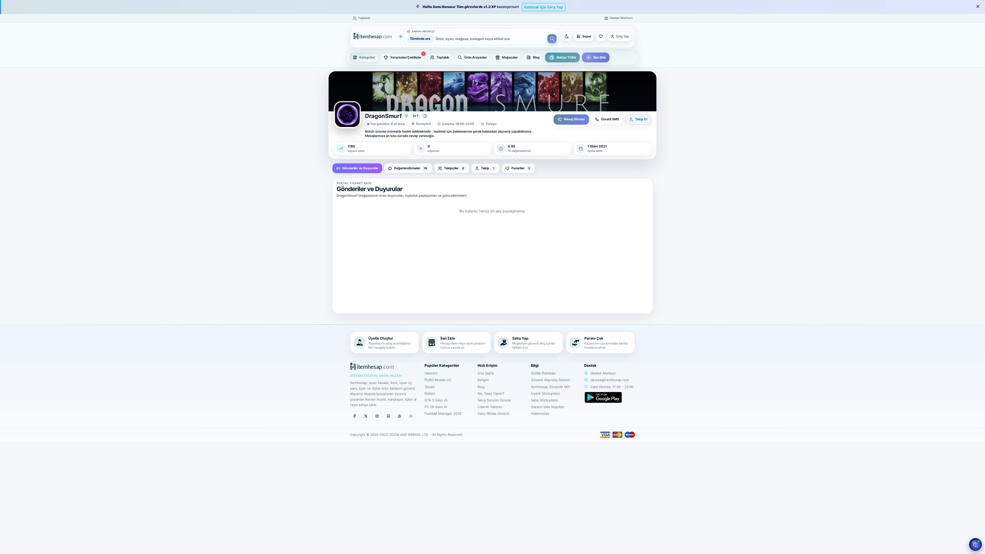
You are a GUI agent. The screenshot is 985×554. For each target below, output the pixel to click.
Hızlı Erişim (487, 365)
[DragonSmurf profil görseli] (347, 114)
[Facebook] (354, 416)
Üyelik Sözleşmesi (545, 393)
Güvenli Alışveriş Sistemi (550, 380)
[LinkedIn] (388, 416)
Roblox (430, 393)
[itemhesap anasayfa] (377, 36)
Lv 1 (415, 115)
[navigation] (492, 57)
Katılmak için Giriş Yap (543, 7)
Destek (590, 365)
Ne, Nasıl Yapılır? (491, 393)
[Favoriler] (601, 36)
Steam (430, 387)
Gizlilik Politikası (543, 373)
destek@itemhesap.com (609, 380)
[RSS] (411, 416)
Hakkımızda (540, 413)
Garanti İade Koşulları (547, 407)
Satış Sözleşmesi (544, 400)
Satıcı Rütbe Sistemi (493, 413)
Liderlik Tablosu (490, 407)
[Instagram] (377, 416)
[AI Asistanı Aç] (975, 544)
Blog (481, 387)
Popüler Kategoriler (442, 365)
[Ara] (552, 38)
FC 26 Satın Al (436, 407)
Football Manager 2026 (443, 413)
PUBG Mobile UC (438, 380)
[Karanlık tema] (567, 36)
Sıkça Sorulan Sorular (494, 400)
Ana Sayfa (486, 373)
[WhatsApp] (399, 416)
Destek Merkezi (602, 373)
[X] (365, 416)
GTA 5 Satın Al (436, 400)
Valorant (431, 373)
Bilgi (535, 365)
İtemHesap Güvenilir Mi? (550, 387)
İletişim (483, 380)
